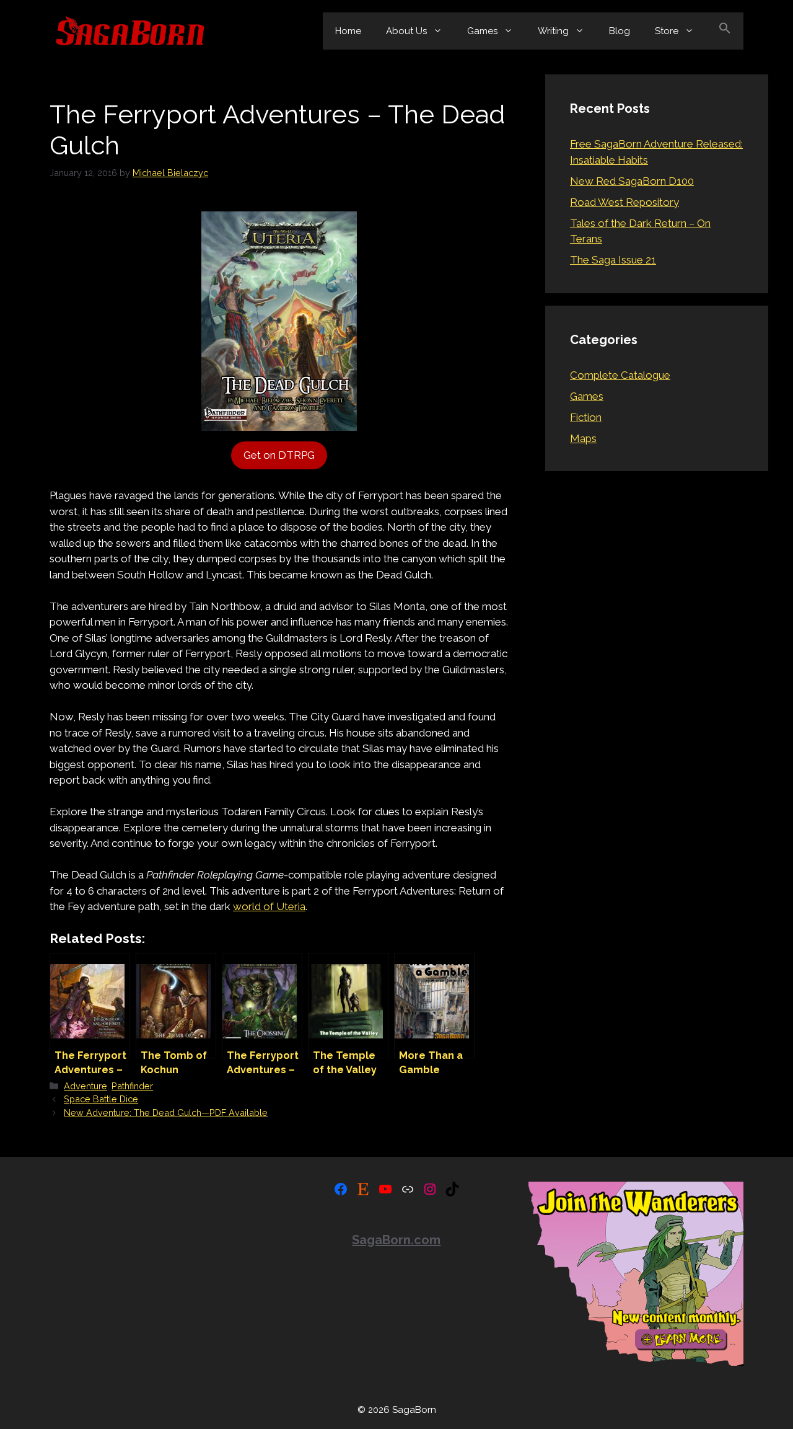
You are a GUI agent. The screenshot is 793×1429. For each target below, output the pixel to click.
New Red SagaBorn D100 (632, 181)
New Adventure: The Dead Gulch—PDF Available (166, 1112)
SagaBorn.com (396, 1239)
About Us (406, 31)
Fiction (586, 417)
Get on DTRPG (279, 455)
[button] (724, 31)
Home (348, 31)
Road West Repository (624, 202)
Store (666, 31)
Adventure (85, 1086)
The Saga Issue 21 (613, 260)
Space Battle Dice (101, 1099)
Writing (553, 31)
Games (482, 31)
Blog (619, 31)
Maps (583, 438)
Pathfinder (132, 1086)
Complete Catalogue (620, 375)
